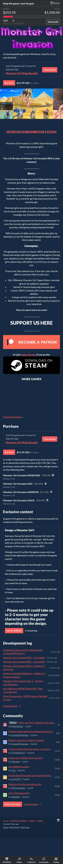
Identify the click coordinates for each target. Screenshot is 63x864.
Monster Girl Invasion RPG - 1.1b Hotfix (24, 657)
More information (12, 416)
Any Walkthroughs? (18, 766)
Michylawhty (18, 787)
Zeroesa (15, 761)
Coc (13, 770)
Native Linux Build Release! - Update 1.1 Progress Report (24, 675)
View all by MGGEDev (19, 821)
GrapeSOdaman (19, 735)
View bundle (50, 69)
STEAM (51, 131)
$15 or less (25, 827)
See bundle (53, 22)
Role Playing (15, 827)
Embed (40, 821)
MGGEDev (17, 726)
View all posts (10, 705)
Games (6, 827)
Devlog (56, 862)
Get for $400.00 (14, 630)
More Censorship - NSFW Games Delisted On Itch (25, 698)
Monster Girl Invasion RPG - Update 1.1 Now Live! (24, 667)
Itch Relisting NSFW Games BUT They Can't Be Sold (23, 690)
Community (44, 862)
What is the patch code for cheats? (26, 740)
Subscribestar (28, 354)
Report (32, 821)
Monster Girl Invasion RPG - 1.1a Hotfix (24, 661)
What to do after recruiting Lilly (24, 784)
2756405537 (18, 752)
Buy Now (9, 83)
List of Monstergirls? (19, 793)
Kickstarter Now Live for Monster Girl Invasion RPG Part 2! (23, 651)
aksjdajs (15, 796)
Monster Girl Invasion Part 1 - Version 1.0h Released (23, 682)
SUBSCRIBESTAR (33, 131)
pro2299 (16, 779)
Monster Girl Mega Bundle (22, 73)
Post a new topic (12, 804)
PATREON (13, 131)
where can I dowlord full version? (25, 757)
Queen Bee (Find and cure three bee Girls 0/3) (32, 775)
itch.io (5, 821)
